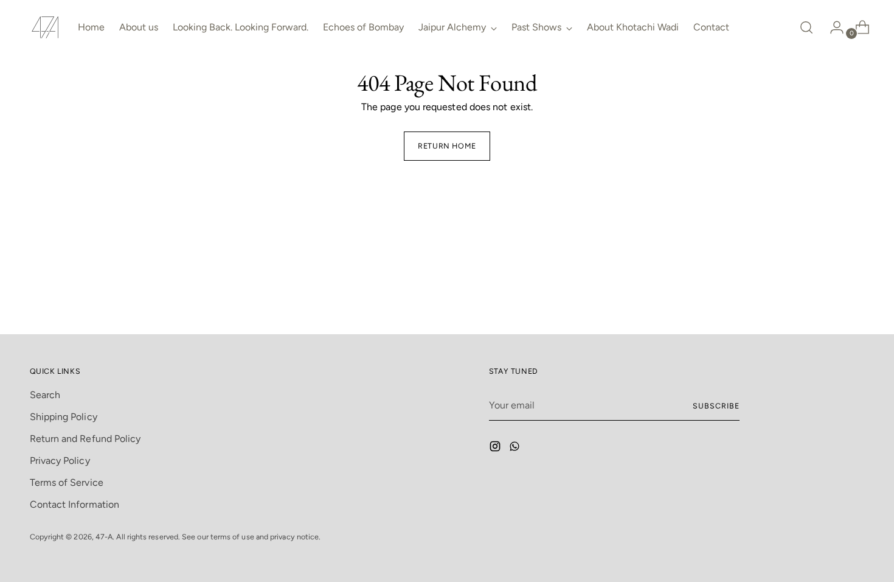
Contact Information (75, 504)
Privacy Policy (60, 460)
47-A (104, 536)
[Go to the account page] (832, 27)
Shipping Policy (63, 416)
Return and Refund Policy (85, 438)
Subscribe (716, 405)
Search (45, 395)
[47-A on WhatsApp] (515, 448)
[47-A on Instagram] (496, 448)
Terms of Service (66, 482)
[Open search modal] (806, 27)
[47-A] (45, 27)
